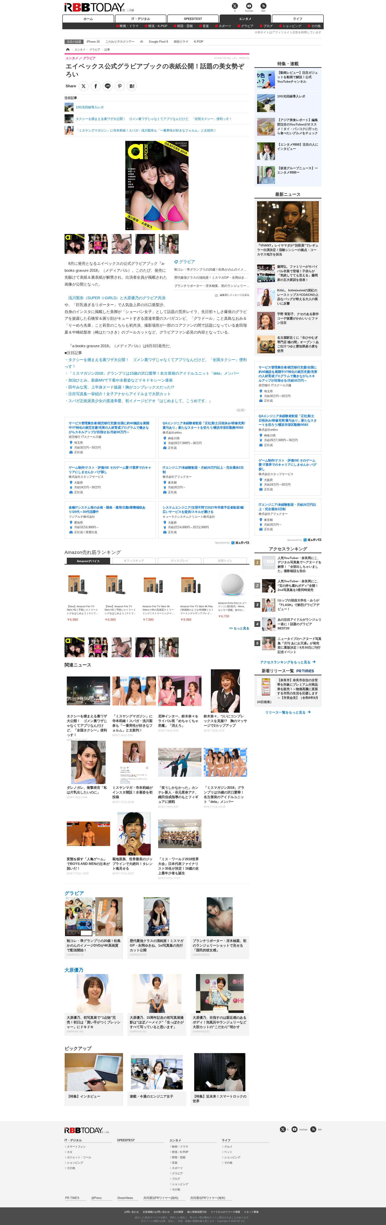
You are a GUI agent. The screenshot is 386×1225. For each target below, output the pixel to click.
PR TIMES (72, 1198)
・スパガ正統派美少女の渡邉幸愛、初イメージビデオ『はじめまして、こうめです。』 (139, 401)
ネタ (69, 1152)
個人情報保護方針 (197, 1211)
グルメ (228, 1146)
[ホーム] (67, 49)
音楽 (206, 26)
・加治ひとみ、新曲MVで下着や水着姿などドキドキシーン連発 (119, 380)
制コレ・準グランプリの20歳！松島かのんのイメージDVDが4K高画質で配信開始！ (232, 269)
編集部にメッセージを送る (234, 295)
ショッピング (292, 26)
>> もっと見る (239, 628)
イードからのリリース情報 (225, 1211)
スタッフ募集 (251, 1211)
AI (141, 41)
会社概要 (178, 1211)
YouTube (303, 1130)
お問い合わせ (131, 1211)
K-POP (198, 41)
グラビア (247, 26)
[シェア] (96, 86)
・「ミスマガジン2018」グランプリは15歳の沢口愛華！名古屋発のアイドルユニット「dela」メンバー (152, 373)
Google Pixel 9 (158, 41)
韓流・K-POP (157, 26)
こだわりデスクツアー (119, 41)
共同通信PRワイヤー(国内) (160, 1198)
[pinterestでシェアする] (120, 86)
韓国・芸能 (185, 26)
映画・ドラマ (129, 26)
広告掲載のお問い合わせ (156, 1211)
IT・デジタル (141, 19)
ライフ (297, 19)
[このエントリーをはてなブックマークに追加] (132, 86)
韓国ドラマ (181, 41)
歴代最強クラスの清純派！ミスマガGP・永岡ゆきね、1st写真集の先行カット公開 (231, 277)
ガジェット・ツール (79, 1157)
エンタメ (245, 19)
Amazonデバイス (88, 561)
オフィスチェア (134, 560)
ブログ (268, 26)
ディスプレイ (179, 560)
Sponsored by (222, 542)
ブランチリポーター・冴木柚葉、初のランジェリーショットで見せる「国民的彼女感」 (235, 286)
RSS (320, 1130)
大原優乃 (74, 969)
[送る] (108, 86)
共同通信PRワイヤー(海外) (207, 1198)
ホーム (88, 19)
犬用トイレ (225, 560)
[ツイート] (83, 86)
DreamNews (125, 1198)
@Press (96, 1198)
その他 (316, 26)
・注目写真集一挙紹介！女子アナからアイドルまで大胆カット (118, 394)
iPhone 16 (93, 41)
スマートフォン (76, 1146)
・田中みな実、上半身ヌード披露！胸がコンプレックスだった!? (119, 387)
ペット (228, 1152)
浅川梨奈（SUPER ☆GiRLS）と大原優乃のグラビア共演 (116, 298)
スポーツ (225, 26)
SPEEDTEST (193, 19)
